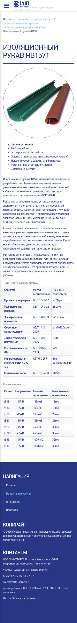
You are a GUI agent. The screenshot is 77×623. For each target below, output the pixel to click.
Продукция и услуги (18, 493)
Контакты (12, 510)
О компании (13, 502)
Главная (11, 485)
